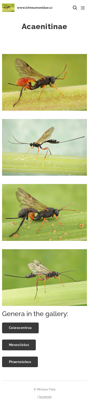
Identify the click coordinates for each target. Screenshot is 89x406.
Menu (83, 8)
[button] (74, 7)
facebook (45, 397)
